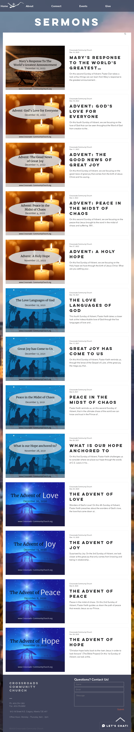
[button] (125, 34)
